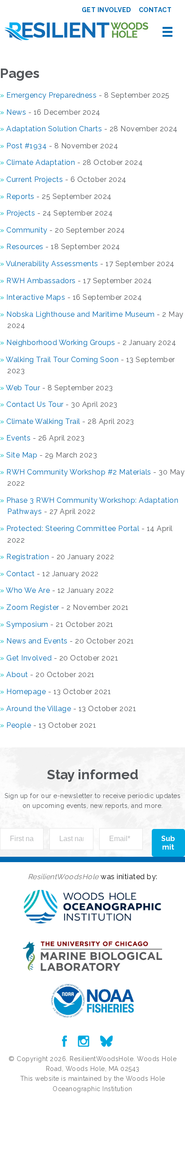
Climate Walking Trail (43, 421)
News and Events (37, 641)
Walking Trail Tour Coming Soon (62, 359)
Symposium (27, 624)
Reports (20, 196)
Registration (27, 556)
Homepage (26, 691)
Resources (25, 246)
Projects (20, 213)
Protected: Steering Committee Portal (72, 528)
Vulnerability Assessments (52, 263)
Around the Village (38, 708)
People (18, 725)
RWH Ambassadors (41, 280)
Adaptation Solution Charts (54, 129)
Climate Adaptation (40, 162)
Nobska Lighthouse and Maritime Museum (80, 314)
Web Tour (23, 388)
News (16, 112)
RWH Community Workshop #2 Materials (78, 472)
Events (18, 438)
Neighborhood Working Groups (60, 342)
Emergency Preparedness (51, 95)
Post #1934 (26, 146)
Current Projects (34, 179)
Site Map (21, 455)
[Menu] (167, 32)
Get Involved (29, 658)
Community (27, 230)
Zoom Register (32, 607)
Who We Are (28, 590)
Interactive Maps (35, 297)
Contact (20, 574)
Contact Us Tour (35, 404)
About (17, 674)
